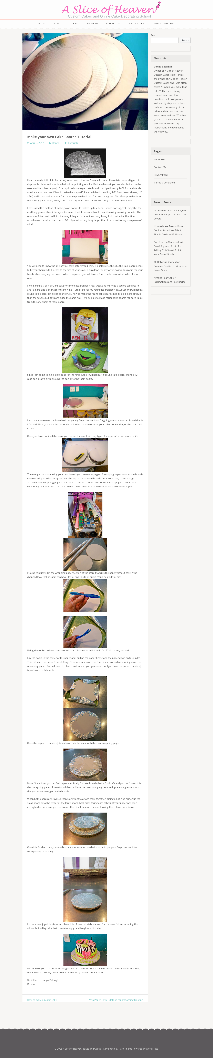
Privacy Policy (136, 23)
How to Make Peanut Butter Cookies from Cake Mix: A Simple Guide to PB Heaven (169, 230)
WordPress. (152, 1048)
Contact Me (113, 23)
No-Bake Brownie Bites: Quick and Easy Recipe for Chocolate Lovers (170, 214)
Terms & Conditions (163, 23)
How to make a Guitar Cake (42, 1000)
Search (154, 35)
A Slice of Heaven (72, 1048)
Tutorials (73, 23)
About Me (92, 23)
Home (41, 23)
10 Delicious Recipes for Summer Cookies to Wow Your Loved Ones (170, 266)
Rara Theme (126, 1048)
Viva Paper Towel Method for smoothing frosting (116, 1000)
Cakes (56, 23)
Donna (55, 143)
